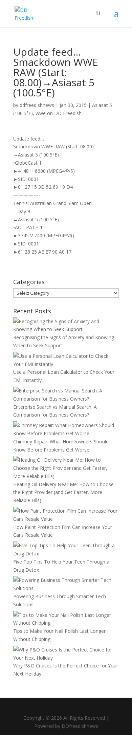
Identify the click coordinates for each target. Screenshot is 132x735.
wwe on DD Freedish (59, 113)
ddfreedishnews (37, 105)
